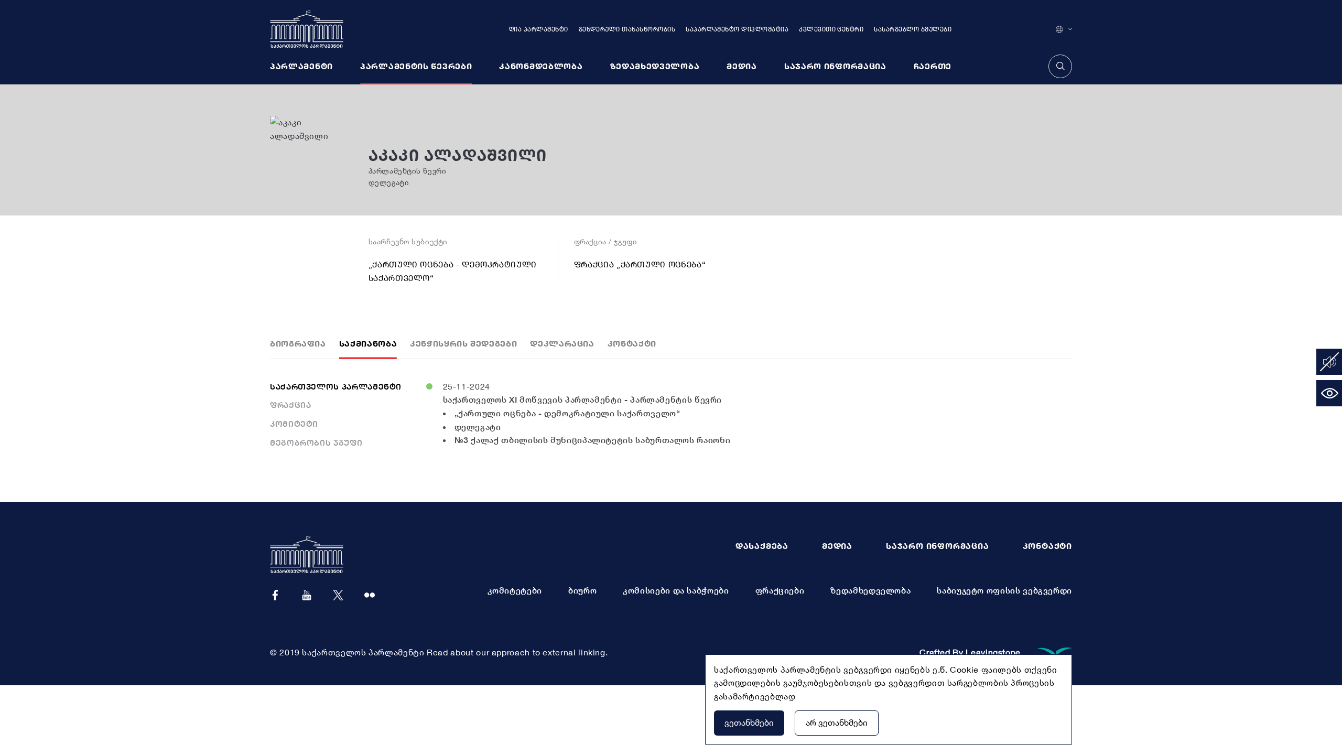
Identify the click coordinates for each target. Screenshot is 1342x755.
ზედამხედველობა (870, 590)
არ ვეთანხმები (837, 722)
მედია (837, 546)
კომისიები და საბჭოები (676, 590)
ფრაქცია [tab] (290, 405)
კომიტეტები (515, 590)
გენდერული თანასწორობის (627, 29)
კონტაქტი (1047, 546)
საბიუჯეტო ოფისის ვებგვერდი (1004, 590)
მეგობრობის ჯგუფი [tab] (316, 442)
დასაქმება (761, 546)
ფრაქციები (780, 590)
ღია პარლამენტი (538, 29)
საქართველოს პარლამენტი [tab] (336, 386)
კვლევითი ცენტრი (831, 29)
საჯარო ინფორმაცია (937, 546)
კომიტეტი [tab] (294, 423)
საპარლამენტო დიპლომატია (737, 29)
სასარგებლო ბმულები (912, 29)
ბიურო (582, 590)
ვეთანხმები (749, 722)
